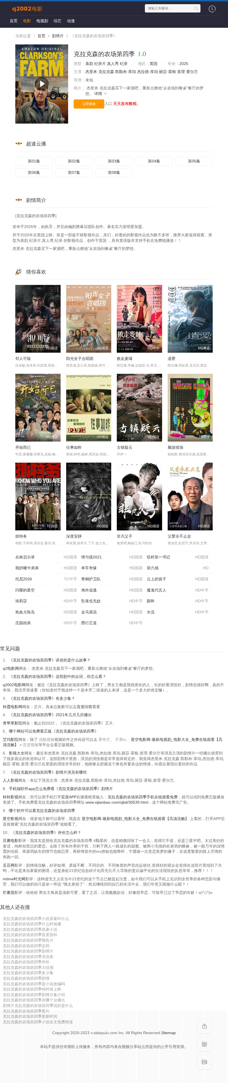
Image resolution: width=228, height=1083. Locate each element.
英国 (153, 63)
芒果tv (120, 739)
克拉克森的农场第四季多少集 (28, 973)
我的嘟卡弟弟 (46, 568)
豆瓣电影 (10, 840)
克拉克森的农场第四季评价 (26, 962)
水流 (178, 612)
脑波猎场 (175, 447)
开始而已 (23, 447)
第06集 (34, 172)
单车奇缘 (112, 568)
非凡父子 (124, 536)
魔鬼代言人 (178, 590)
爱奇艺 (104, 739)
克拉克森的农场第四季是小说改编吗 (34, 984)
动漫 (71, 21)
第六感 (178, 568)
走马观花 (112, 612)
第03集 (114, 161)
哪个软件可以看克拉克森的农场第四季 (42, 810)
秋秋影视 (10, 797)
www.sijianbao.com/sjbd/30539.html (117, 802)
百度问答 (84, 707)
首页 (14, 21)
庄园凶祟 (46, 623)
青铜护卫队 (112, 579)
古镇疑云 (124, 447)
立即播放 (89, 104)
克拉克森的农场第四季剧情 (26, 978)
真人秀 (113, 63)
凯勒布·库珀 (125, 71)
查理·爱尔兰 (187, 71)
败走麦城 (124, 358)
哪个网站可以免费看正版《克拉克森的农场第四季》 (53, 731)
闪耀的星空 (46, 590)
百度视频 (30, 745)
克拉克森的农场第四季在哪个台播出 (34, 1000)
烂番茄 (8, 892)
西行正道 (112, 623)
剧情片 (58, 36)
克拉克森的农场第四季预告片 (28, 940)
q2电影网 (11, 668)
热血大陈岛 (46, 612)
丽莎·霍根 (167, 71)
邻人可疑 (23, 358)
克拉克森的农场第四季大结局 (28, 967)
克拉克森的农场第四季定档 (26, 946)
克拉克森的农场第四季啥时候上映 (32, 989)
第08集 (114, 172)
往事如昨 (74, 447)
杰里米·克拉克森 (99, 71)
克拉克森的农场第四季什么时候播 (32, 924)
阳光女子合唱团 (79, 358)
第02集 (74, 161)
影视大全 (16, 753)
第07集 (74, 172)
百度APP (68, 797)
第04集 (154, 161)
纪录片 (100, 63)
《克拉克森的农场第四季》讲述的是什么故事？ (50, 660)
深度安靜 (74, 536)
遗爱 (171, 358)
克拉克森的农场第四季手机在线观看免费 (143, 797)
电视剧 (42, 21)
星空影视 (10, 818)
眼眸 (178, 601)
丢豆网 (8, 865)
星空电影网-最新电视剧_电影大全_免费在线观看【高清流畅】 (135, 818)
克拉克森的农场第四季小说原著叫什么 (36, 918)
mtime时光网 (14, 879)
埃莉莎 (46, 601)
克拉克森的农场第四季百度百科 (30, 934)
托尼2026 (46, 579)
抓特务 (21, 536)
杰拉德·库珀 (147, 71)
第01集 (34, 161)
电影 (27, 21)
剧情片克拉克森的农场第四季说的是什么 (38, 1005)
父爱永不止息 (179, 536)
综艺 (57, 21)
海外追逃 (112, 590)
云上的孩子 (178, 579)
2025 (183, 63)
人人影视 (10, 780)
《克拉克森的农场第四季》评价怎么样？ (46, 832)
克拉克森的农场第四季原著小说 (30, 929)
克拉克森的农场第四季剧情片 (28, 951)
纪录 (124, 63)
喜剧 (89, 63)
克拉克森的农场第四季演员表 (28, 956)
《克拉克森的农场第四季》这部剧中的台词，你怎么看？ (57, 676)
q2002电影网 (14, 685)
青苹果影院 (12, 723)
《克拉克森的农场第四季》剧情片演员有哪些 (48, 772)
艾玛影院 (10, 739)
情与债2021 (112, 557)
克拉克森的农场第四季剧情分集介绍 (34, 994)
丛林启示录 (46, 557)
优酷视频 (46, 739)
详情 (98, 93)
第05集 (194, 161)
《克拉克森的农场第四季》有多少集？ (42, 698)
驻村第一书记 (178, 557)
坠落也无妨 (112, 601)
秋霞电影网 (12, 707)
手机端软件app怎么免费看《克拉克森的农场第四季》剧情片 (61, 788)
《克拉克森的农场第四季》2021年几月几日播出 (50, 715)
